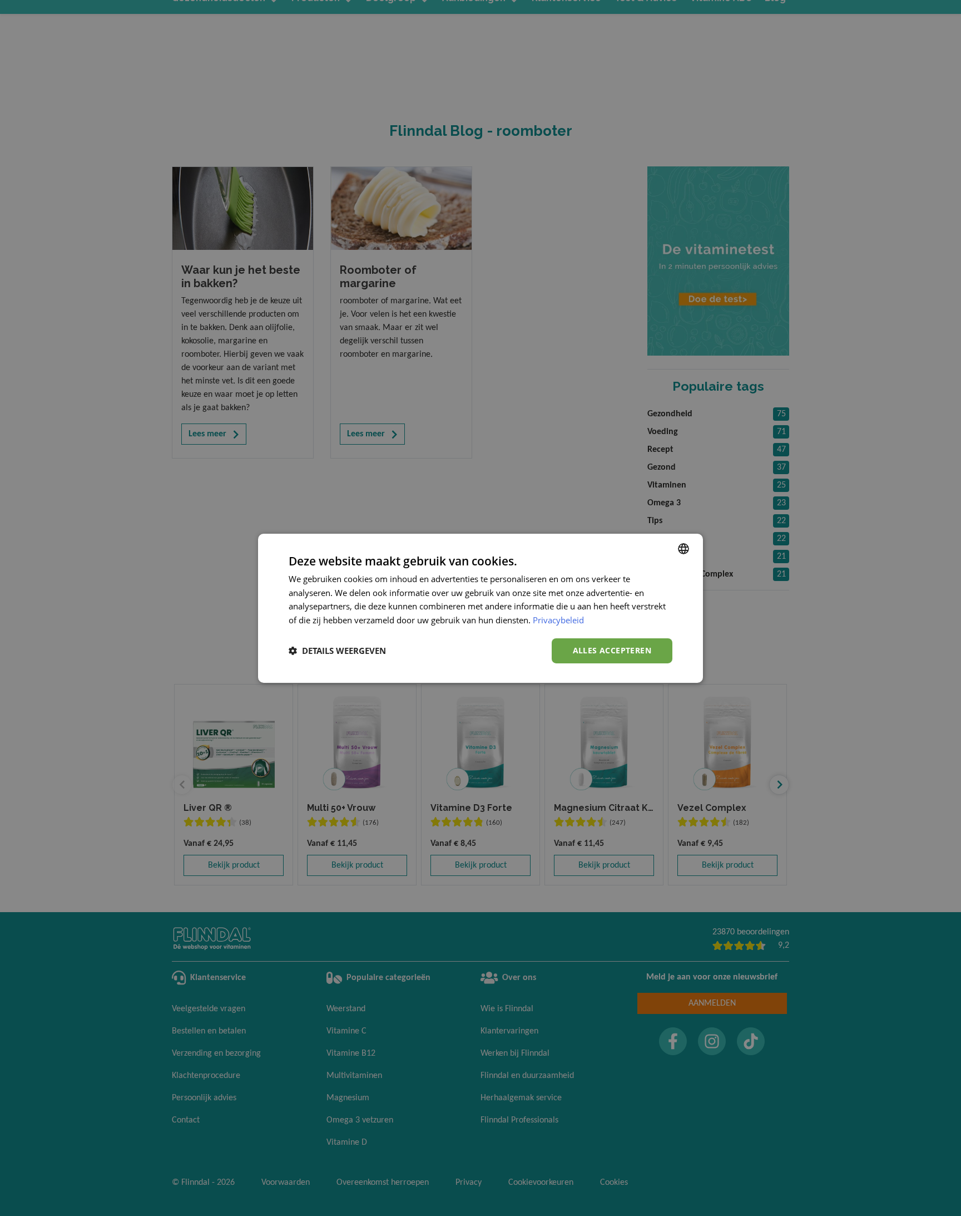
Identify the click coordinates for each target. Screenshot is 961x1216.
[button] (337, 650)
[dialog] (480, 607)
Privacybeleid (558, 620)
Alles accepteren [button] (612, 650)
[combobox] (683, 548)
